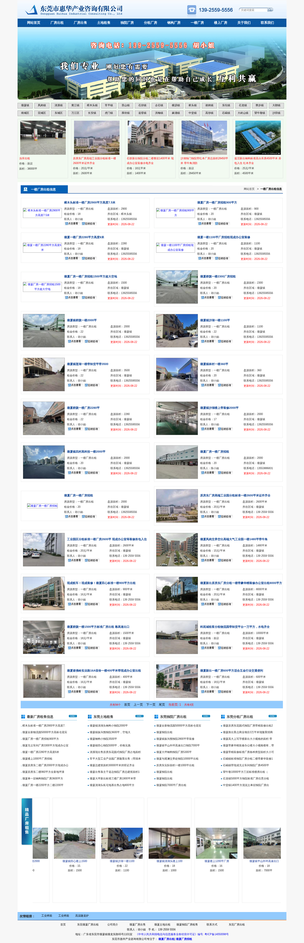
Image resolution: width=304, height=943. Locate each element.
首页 (127, 704)
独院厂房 (127, 22)
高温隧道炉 (82, 915)
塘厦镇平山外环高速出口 (242, 861)
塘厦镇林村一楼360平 (214, 364)
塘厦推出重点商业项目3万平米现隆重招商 (247, 732)
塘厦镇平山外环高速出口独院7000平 (178, 745)
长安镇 (92, 112)
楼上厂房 (220, 22)
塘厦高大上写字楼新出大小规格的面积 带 (247, 738)
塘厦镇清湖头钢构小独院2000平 (108, 725)
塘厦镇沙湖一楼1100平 (215, 320)
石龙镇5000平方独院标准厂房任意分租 (245, 778)
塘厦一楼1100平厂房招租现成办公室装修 (223, 237)
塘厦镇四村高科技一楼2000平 (86, 451)
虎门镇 (109, 112)
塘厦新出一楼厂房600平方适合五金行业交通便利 (231, 670)
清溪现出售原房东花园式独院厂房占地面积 (115, 752)
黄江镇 (75, 105)
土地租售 (103, 22)
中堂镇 (193, 112)
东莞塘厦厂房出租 (88, 924)
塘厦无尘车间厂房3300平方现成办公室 (45, 745)
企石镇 (159, 105)
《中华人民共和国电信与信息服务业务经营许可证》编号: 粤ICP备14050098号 (182, 934)
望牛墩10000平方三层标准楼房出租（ (245, 771)
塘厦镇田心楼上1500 (52, 861)
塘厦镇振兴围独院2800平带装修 (175, 738)
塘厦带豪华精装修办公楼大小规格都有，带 (248, 745)
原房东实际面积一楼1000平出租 (175, 765)
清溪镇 (59, 105)
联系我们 (267, 22)
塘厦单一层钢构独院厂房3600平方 (42, 778)
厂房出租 (57, 22)
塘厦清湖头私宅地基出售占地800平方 (111, 785)
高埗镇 (209, 112)
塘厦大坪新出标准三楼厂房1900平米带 (112, 778)
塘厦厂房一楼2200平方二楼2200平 (42, 785)
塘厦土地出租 (162, 924)
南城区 (25, 112)
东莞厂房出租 (237, 924)
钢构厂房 (174, 22)
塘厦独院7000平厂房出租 (171, 785)
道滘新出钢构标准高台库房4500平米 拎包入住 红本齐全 (257, 161)
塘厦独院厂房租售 (187, 924)
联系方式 (212, 924)
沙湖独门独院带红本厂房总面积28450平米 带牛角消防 (204, 161)
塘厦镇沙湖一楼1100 (99, 861)
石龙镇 (243, 105)
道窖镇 (142, 112)
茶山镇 (126, 105)
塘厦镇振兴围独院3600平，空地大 (109, 732)
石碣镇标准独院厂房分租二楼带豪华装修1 (247, 758)
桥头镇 (193, 105)
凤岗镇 (42, 105)
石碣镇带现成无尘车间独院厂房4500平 (245, 765)
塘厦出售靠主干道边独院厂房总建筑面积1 (114, 771)
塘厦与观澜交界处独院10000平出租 (177, 758)
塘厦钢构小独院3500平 (103, 738)
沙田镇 (276, 112)
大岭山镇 (243, 112)
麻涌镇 (176, 112)
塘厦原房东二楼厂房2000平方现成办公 (45, 765)
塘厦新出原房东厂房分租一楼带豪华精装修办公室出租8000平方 (241, 583)
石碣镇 (226, 112)
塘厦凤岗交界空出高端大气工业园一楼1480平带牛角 (234, 539)
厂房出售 (80, 22)
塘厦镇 (25, 105)
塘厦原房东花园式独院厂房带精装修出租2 (247, 725)
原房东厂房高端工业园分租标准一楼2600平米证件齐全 (94, 161)
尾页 (162, 704)
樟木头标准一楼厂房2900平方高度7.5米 (89, 202)
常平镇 (109, 105)
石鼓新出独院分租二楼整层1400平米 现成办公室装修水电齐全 (150, 161)
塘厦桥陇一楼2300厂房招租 (218, 276)
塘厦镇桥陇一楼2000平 (82, 320)
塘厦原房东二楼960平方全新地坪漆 (43, 771)
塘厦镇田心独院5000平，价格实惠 (109, 745)
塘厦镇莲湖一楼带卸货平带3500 (87, 364)
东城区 (59, 112)
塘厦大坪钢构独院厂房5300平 (174, 752)
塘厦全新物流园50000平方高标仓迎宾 (44, 732)
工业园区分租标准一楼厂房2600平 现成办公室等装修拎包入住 (107, 539)
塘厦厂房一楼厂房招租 (214, 451)
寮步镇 (260, 105)
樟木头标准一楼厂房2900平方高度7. (43, 725)
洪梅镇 (159, 112)
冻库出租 (24, 158)
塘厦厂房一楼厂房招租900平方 (217, 202)
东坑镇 (226, 105)
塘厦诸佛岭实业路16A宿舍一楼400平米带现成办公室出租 (104, 670)
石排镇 (142, 105)
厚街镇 (126, 112)
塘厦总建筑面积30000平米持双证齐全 (112, 765)
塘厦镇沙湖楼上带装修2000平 (219, 407)
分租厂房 (150, 22)
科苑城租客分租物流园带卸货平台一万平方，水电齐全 (235, 626)
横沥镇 (176, 105)
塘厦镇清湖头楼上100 (147, 861)
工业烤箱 (46, 915)
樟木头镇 (92, 105)
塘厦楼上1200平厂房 (194, 861)
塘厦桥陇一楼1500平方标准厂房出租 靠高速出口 (98, 626)
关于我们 (244, 22)
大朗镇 (276, 105)
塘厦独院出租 (164, 732)
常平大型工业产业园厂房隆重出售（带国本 (115, 758)
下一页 (151, 704)
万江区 (75, 112)
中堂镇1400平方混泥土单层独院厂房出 (245, 785)
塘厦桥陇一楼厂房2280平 (83, 407)
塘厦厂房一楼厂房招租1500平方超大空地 (90, 276)
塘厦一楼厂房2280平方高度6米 (84, 237)
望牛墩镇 (259, 112)
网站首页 (33, 22)
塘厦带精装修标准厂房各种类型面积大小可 (248, 752)
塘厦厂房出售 (137, 924)
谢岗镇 (209, 105)
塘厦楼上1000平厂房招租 (37, 758)
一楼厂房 (197, 22)
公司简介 (112, 924)
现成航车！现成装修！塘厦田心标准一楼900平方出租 (101, 583)
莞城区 (42, 112)
